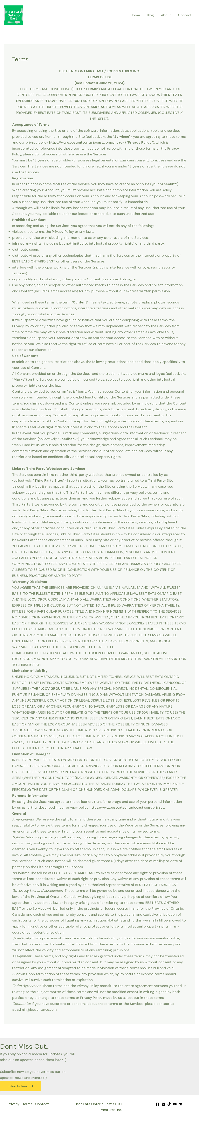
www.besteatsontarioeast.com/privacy (92, 142)
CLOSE (192, 1118)
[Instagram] (163, 1104)
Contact (185, 15)
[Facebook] (157, 1104)
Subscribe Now (17, 1086)
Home (135, 15)
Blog (150, 15)
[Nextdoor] (180, 1104)
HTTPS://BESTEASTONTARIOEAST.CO (83, 107)
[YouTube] (175, 1104)
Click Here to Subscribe (165, 1126)
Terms (27, 1104)
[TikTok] (169, 1104)
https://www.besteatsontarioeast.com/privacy (126, 807)
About (166, 15)
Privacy (13, 1104)
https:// (54, 142)
